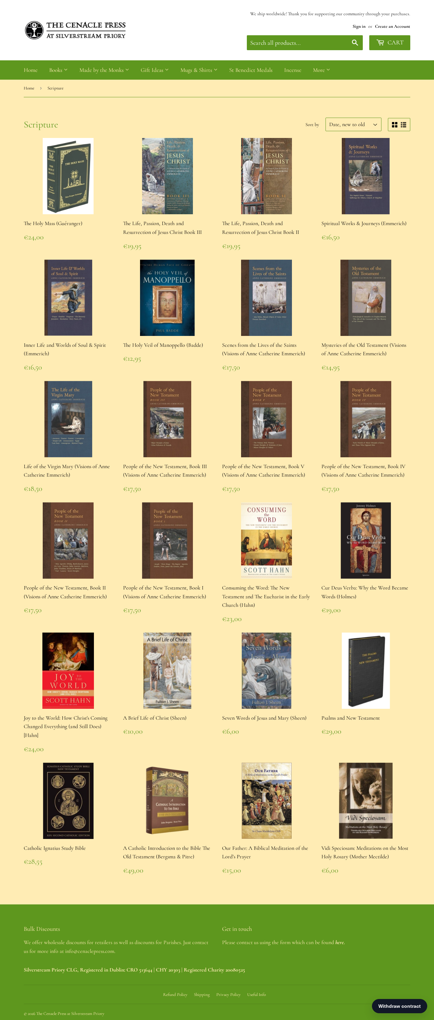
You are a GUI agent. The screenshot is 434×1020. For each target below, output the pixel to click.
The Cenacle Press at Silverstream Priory (70, 1013)
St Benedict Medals (251, 70)
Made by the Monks (102, 70)
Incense (292, 70)
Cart (394, 42)
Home (31, 70)
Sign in (359, 26)
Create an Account (392, 26)
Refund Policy (175, 994)
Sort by (312, 124)
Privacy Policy (228, 994)
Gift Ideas (153, 70)
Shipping (202, 994)
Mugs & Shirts (197, 70)
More (319, 70)
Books (56, 70)
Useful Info (256, 994)
